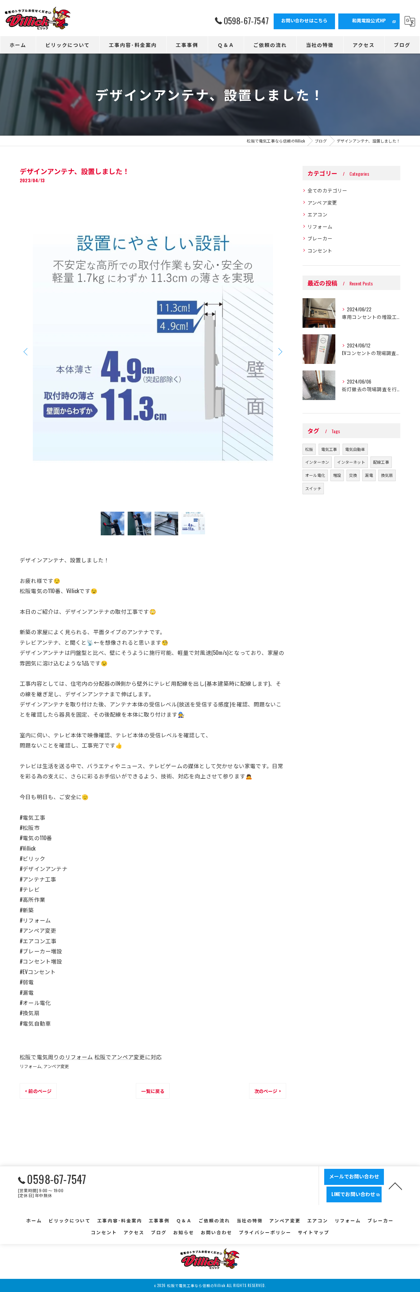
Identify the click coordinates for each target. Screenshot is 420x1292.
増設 (337, 475)
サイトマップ (313, 1232)
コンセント (319, 250)
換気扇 (387, 475)
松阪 (309, 449)
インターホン (317, 462)
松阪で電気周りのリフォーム (56, 1057)
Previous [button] (26, 351)
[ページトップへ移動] (395, 1185)
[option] (153, 351)
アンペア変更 (56, 1066)
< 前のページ (38, 1090)
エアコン (317, 214)
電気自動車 (355, 449)
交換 (353, 475)
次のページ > (267, 1090)
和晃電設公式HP (369, 20)
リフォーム (30, 1066)
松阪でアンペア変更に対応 (128, 1057)
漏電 (369, 475)
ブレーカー (319, 238)
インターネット (351, 462)
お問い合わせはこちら (304, 20)
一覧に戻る (152, 1090)
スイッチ (313, 488)
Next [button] (279, 351)
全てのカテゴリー (327, 190)
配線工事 (381, 462)
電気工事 (329, 449)
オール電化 (315, 475)
